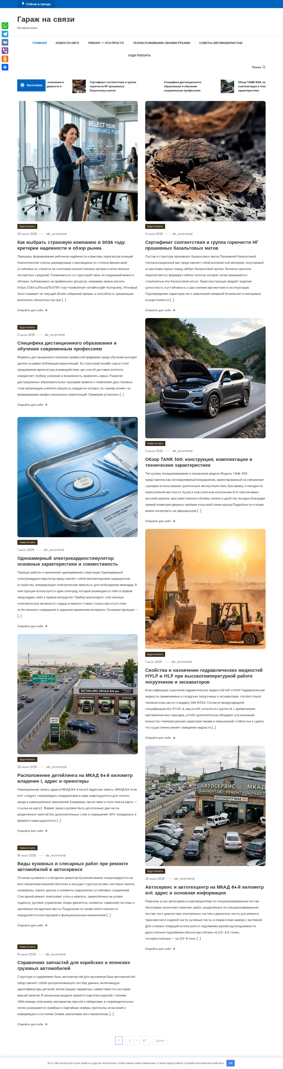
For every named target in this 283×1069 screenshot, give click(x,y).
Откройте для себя (30, 310)
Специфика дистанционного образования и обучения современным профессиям (164, 86)
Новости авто (67, 43)
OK (231, 1063)
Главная (40, 43)
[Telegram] (5, 34)
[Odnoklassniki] (5, 59)
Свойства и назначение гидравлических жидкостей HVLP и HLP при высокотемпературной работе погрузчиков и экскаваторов (204, 676)
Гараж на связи (46, 20)
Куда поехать (139, 55)
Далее (160, 1041)
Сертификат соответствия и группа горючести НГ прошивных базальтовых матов (95, 86)
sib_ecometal (56, 234)
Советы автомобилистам (220, 43)
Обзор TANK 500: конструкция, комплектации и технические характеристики (241, 86)
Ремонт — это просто (106, 43)
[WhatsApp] (5, 26)
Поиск (256, 67)
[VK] (5, 42)
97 (144, 1041)
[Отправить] (5, 67)
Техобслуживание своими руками (161, 43)
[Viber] (5, 50)
